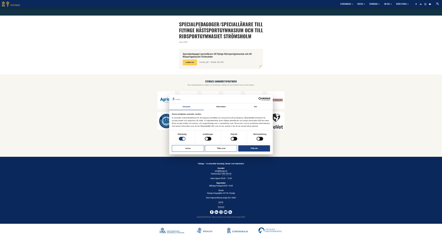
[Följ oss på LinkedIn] (421, 4)
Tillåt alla (254, 148)
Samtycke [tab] (186, 107)
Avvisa (188, 148)
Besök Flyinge (402, 4)
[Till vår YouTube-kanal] (430, 4)
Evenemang (374, 4)
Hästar (361, 4)
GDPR (221, 202)
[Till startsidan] (11, 4)
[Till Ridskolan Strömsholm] (237, 230)
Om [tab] (255, 107)
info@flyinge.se (221, 171)
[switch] (208, 139)
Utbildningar (347, 4)
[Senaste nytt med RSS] (230, 212)
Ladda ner (190, 62)
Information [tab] (221, 107)
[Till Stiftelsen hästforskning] (171, 230)
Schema (221, 207)
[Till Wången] (204, 230)
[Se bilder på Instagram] (425, 4)
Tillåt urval (221, 148)
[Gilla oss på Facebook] (416, 4)
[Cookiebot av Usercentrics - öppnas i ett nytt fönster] (260, 99)
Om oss (388, 4)
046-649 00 (226, 174)
